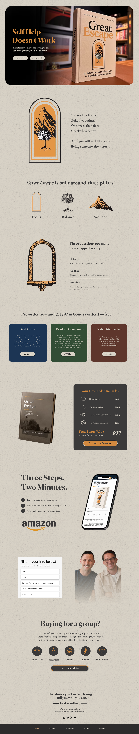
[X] (71, 717)
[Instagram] (64, 717)
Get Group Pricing (69, 668)
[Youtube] (75, 717)
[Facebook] (67, 717)
